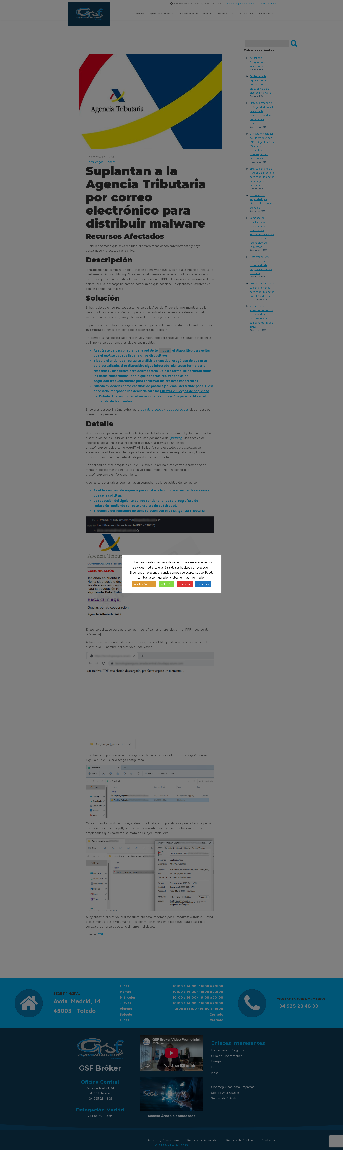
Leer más (203, 584)
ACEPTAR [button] (166, 584)
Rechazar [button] (184, 584)
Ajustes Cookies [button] (143, 584)
